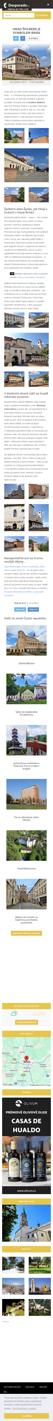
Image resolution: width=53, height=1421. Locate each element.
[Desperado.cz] (17, 4)
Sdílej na (19, 609)
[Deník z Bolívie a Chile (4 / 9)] (13, 1286)
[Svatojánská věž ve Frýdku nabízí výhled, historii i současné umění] (26, 1223)
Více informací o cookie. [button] (24, 1408)
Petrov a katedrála (30, 566)
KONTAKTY (29, 1387)
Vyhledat (43, 15)
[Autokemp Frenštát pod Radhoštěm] (40, 1265)
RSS (5, 1391)
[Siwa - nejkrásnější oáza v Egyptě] (13, 1307)
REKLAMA (43, 1387)
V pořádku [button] (27, 1416)
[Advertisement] (26, 970)
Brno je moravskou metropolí (31, 277)
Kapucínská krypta (12, 566)
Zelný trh (21, 570)
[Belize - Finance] (13, 1265)
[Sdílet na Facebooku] (22, 38)
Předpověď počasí (26, 1022)
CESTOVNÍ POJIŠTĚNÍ (12, 1387)
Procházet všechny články (26, 933)
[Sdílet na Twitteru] (16, 38)
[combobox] (19, 15)
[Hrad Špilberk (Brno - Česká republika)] (14, 135)
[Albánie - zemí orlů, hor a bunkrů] (40, 1307)
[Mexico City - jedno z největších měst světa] (40, 1286)
